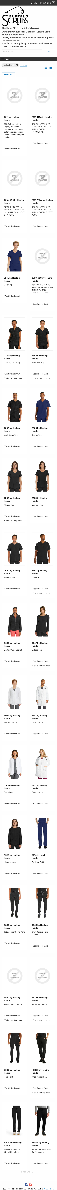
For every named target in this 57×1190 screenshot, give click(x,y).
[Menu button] (2, 59)
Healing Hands (8, 65)
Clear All (23, 65)
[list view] (45, 67)
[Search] (48, 51)
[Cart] (53, 3)
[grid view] (50, 67)
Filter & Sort (8, 75)
